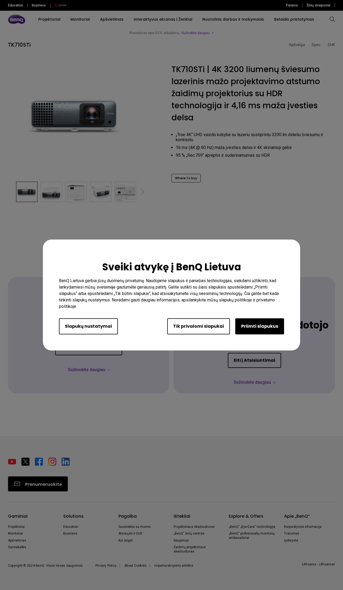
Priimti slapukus (259, 326)
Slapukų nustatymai (88, 326)
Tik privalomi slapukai (198, 326)
